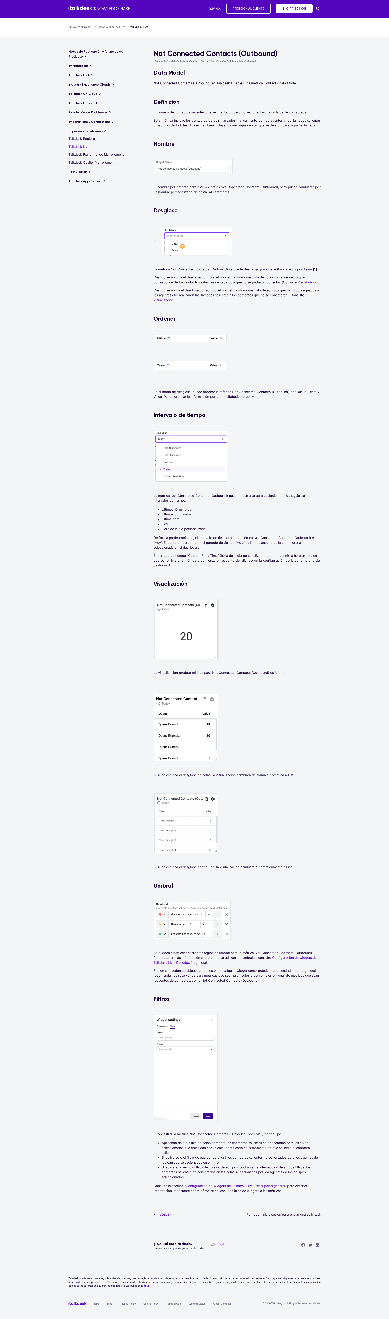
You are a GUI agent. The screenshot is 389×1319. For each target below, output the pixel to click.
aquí (146, 1285)
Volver (165, 1214)
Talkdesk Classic (81, 103)
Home (96, 1303)
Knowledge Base (79, 27)
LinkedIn (317, 1245)
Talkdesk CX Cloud (83, 94)
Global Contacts (222, 1303)
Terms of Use (173, 1303)
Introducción (78, 66)
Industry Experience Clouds (89, 84)
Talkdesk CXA (79, 75)
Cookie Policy (151, 1303)
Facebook (303, 1245)
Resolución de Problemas (88, 112)
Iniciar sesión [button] (294, 8)
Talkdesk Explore (81, 139)
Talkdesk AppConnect (85, 181)
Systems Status (196, 1303)
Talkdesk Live (139, 27)
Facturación (77, 172)
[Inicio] (99, 8)
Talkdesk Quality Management (91, 162)
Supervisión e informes (110, 27)
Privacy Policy (128, 1303)
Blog (109, 1303)
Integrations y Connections (89, 122)
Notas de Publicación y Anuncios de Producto (95, 54)
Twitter (310, 1245)
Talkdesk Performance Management (96, 154)
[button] (213, 1244)
